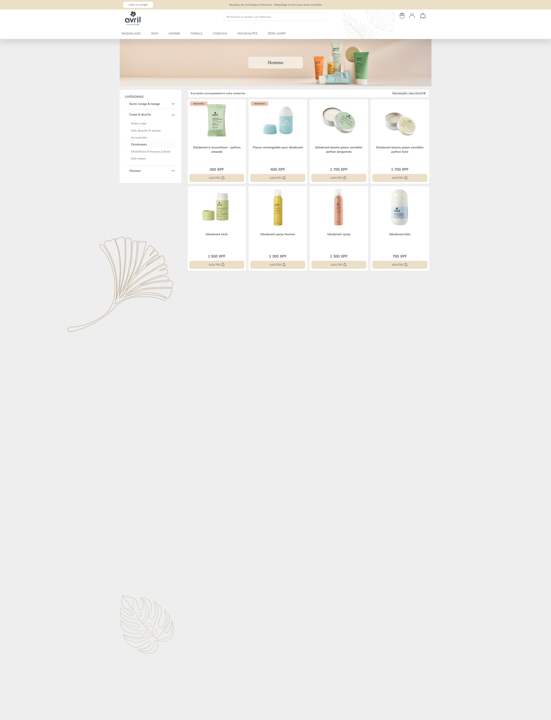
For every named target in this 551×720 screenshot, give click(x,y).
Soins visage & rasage (144, 103)
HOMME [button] (174, 33)
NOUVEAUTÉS (247, 33)
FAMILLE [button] (196, 33)
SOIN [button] (154, 33)
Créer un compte (138, 4)
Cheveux (135, 170)
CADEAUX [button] (220, 33)
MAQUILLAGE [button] (131, 33)
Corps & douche (140, 114)
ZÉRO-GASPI (277, 33)
